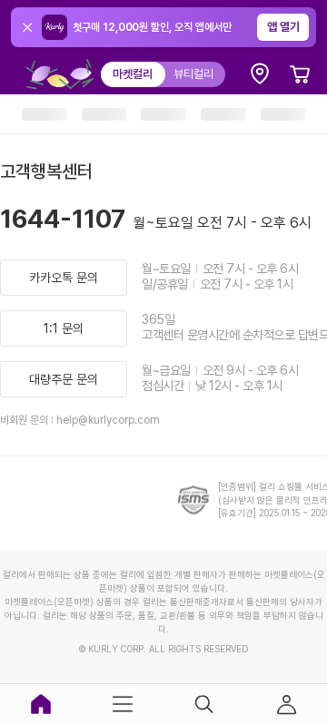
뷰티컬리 (193, 74)
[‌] (44, 114)
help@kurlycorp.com (108, 420)
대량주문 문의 (63, 379)
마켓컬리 (133, 74)
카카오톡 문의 (63, 277)
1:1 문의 (64, 328)
